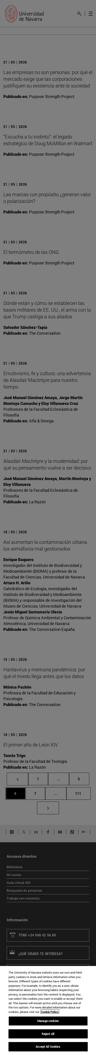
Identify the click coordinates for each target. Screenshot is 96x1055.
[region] (48, 1010)
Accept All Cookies (48, 1046)
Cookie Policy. (50, 1012)
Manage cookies (48, 1021)
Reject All (48, 1034)
